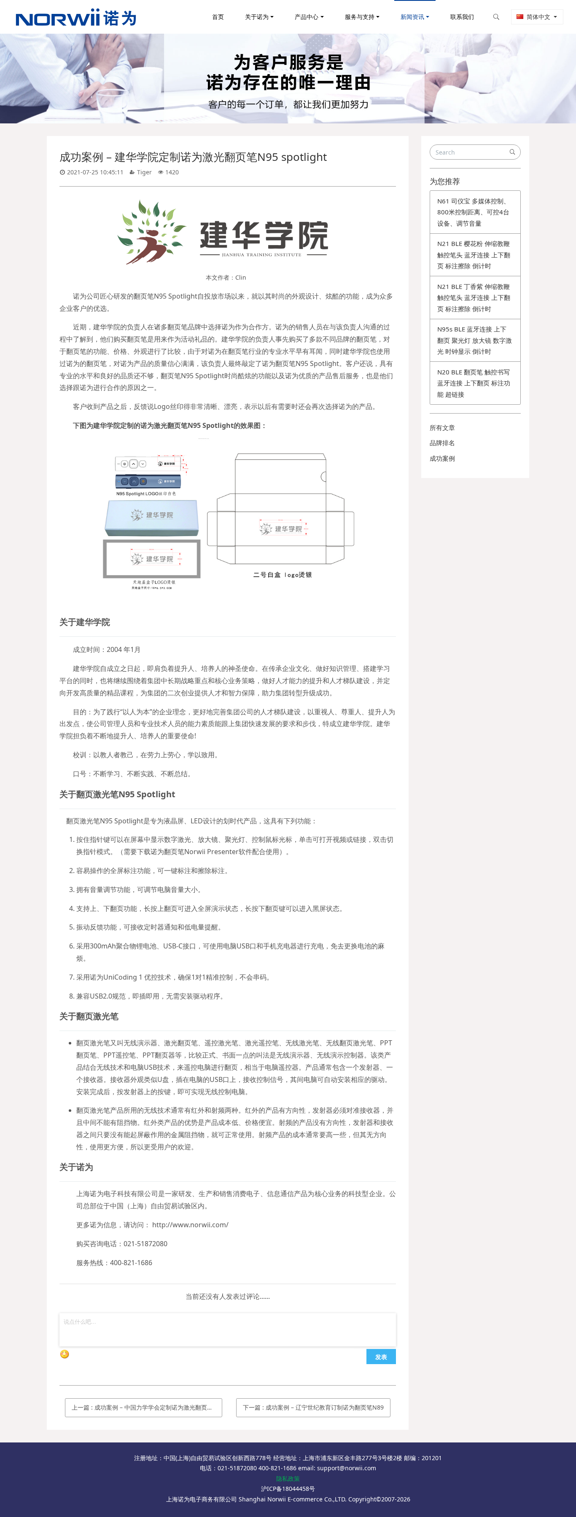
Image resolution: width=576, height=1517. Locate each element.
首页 (218, 17)
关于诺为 (257, 17)
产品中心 (306, 17)
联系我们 (462, 17)
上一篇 (147, 1407)
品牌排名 (442, 442)
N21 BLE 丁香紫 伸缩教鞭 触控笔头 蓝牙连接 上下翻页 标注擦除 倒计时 (473, 297)
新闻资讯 (412, 17)
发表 (381, 1356)
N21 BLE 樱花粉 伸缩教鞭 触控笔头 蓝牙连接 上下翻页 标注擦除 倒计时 (473, 254)
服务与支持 (359, 17)
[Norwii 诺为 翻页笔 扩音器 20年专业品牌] (76, 17)
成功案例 (442, 458)
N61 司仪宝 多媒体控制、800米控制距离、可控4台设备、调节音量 (473, 212)
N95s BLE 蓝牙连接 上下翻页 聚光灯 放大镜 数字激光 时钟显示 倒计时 (474, 340)
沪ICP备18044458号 (288, 1489)
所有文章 (442, 427)
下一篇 (313, 1407)
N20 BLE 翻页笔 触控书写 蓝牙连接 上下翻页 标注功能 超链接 (473, 383)
